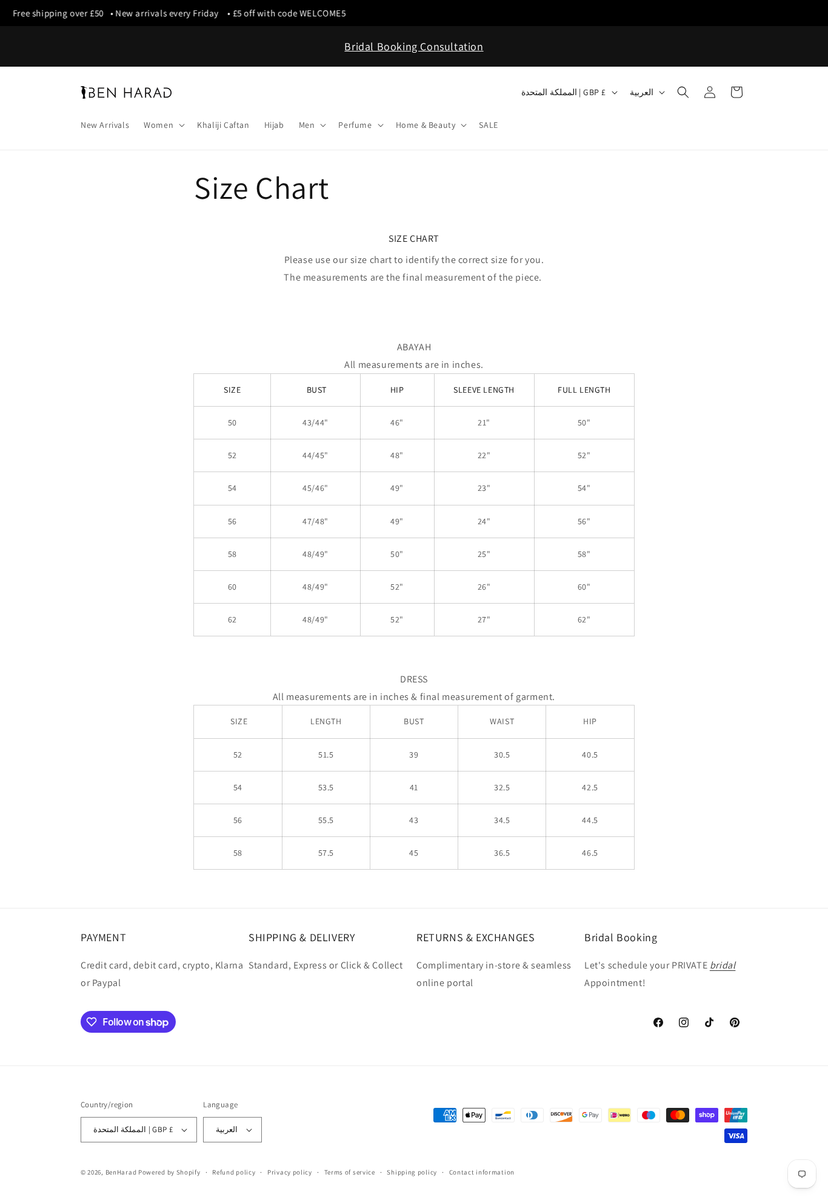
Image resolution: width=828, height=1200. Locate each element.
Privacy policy (289, 1172)
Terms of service (349, 1172)
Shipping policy (412, 1172)
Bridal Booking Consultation (413, 46)
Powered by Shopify (169, 1172)
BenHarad (121, 1172)
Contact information (482, 1172)
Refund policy (233, 1172)
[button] (163, 125)
